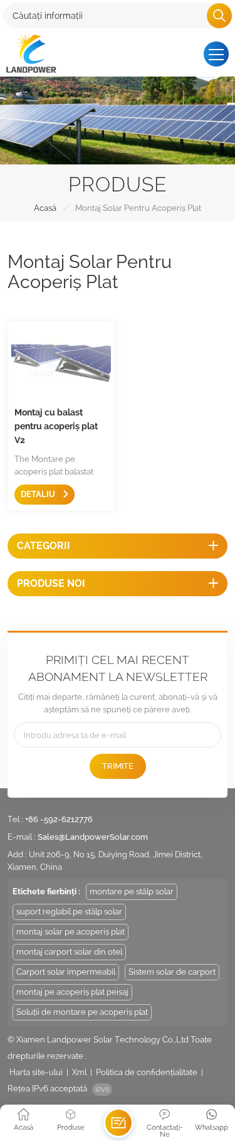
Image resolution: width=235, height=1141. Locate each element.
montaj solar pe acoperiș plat (70, 931)
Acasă (45, 208)
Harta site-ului (36, 1072)
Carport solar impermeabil (65, 972)
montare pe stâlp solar (132, 891)
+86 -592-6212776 (59, 819)
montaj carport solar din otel (69, 951)
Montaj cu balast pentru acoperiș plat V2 (56, 426)
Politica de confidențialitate (146, 1072)
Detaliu (39, 494)
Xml (79, 1072)
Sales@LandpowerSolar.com (93, 837)
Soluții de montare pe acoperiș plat (82, 1012)
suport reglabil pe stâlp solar (69, 911)
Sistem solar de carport (172, 972)
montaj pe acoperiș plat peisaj (72, 992)
